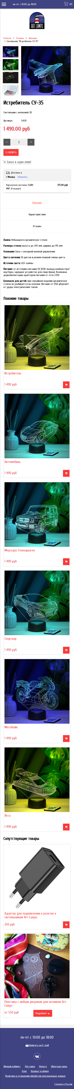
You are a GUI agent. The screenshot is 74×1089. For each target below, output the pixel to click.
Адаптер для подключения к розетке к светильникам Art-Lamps (30, 915)
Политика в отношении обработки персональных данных (35, 1076)
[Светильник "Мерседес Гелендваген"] (37, 514)
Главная (7, 38)
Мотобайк (11, 727)
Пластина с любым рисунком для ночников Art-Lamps (35, 1003)
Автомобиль (12, 462)
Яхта (7, 815)
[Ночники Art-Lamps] (37, 28)
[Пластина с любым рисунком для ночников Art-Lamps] (37, 966)
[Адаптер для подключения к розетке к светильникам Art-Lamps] (37, 877)
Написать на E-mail (37, 1045)
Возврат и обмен (40, 1071)
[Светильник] (46, 71)
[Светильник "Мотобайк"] (37, 691)
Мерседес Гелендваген (19, 550)
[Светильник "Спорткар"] (37, 603)
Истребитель (12, 373)
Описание (37, 202)
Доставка (30, 1066)
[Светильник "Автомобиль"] (37, 426)
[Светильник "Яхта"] (37, 779)
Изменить (23, 177)
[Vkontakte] (37, 1056)
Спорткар (10, 639)
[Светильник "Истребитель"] (37, 337)
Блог (24, 1071)
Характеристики (37, 214)
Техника (20, 38)
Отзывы (37, 226)
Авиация (33, 38)
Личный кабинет (12, 1066)
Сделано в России (63, 1084)
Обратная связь (59, 1066)
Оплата (43, 1066)
